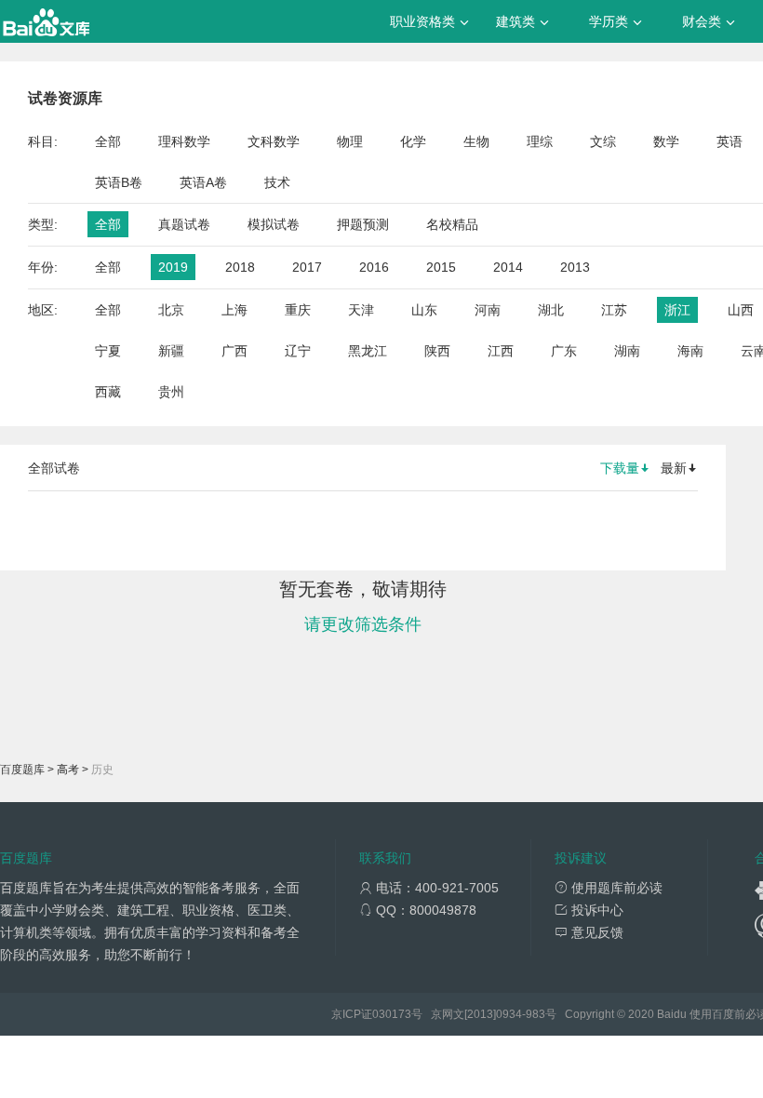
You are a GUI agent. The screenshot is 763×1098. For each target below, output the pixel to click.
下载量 (619, 468)
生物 (476, 141)
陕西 (437, 350)
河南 (488, 309)
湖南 (627, 350)
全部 (108, 141)
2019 (173, 267)
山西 (741, 309)
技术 (277, 182)
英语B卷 (118, 182)
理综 (540, 141)
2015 (441, 267)
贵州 (171, 391)
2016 (374, 267)
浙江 (677, 309)
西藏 (108, 391)
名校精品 (452, 224)
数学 (666, 141)
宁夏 (108, 350)
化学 (413, 141)
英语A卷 (203, 182)
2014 (508, 267)
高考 (68, 769)
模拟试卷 (274, 224)
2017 (307, 267)
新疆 (171, 350)
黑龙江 (367, 350)
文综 (603, 141)
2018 (240, 267)
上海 (234, 309)
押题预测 (363, 224)
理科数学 (184, 141)
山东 (424, 309)
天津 (361, 309)
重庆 (298, 309)
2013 (575, 267)
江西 (501, 350)
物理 (350, 141)
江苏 (614, 309)
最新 (674, 468)
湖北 (551, 309)
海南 (690, 350)
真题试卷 (184, 224)
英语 (729, 141)
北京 (171, 309)
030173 (391, 1014)
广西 (234, 350)
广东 (564, 350)
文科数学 (274, 141)
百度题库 (22, 769)
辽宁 (298, 350)
